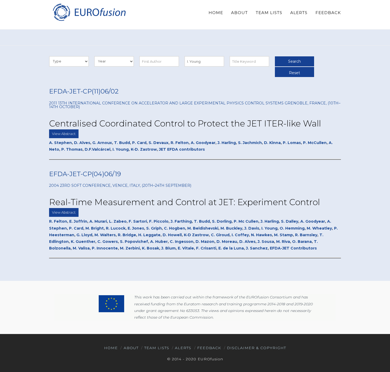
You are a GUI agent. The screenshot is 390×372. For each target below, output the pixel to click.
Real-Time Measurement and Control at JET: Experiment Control (184, 202)
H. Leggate (149, 235)
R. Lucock (115, 228)
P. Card (139, 142)
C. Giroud (220, 235)
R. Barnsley (306, 235)
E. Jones (136, 228)
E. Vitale (186, 248)
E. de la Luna (231, 248)
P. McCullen (315, 142)
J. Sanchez (257, 248)
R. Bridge (127, 235)
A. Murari (98, 221)
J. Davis (251, 228)
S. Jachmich (250, 142)
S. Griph (154, 228)
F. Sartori (138, 221)
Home (111, 347)
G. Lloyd (84, 235)
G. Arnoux (102, 142)
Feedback (209, 347)
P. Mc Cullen (246, 221)
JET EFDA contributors (182, 149)
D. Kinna (272, 142)
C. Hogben (174, 228)
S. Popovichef (134, 241)
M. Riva (283, 241)
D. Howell (172, 235)
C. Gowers (107, 241)
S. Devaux (158, 142)
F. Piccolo (158, 221)
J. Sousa (266, 241)
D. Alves (82, 142)
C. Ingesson (181, 241)
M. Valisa (81, 248)
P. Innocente (105, 248)
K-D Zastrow (196, 235)
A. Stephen (60, 142)
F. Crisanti (206, 248)
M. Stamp (283, 235)
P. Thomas (72, 149)
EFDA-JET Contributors (293, 248)
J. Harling (227, 142)
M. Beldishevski (202, 228)
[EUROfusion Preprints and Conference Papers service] (89, 12)
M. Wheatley (319, 228)
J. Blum (168, 248)
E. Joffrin (78, 221)
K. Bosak (150, 248)
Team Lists (156, 347)
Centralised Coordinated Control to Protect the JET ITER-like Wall (185, 123)
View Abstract (64, 134)
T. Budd (122, 142)
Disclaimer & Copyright (256, 347)
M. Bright (94, 228)
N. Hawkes (261, 235)
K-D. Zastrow (144, 149)
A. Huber (159, 241)
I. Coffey (240, 235)
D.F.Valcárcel (97, 149)
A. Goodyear (203, 142)
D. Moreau (226, 241)
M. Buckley (231, 228)
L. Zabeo (118, 221)
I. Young (120, 149)
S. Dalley (289, 221)
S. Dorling (222, 221)
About (131, 347)
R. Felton (180, 142)
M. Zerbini (130, 248)
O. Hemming (292, 228)
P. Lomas (292, 142)
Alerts (183, 347)
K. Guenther (83, 241)
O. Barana (302, 241)
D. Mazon (205, 241)
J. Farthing (181, 221)
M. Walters (105, 235)
